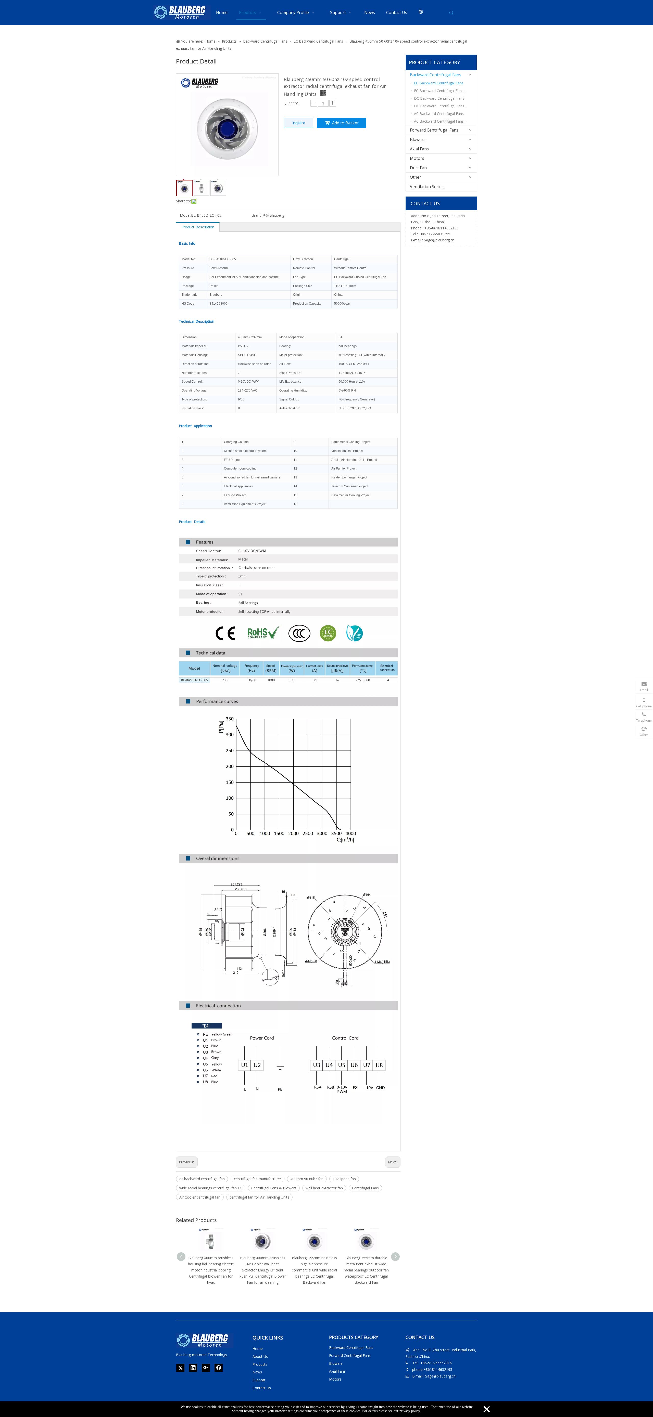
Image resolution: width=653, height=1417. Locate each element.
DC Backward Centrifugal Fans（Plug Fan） (445, 105)
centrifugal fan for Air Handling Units (259, 1197)
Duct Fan (418, 168)
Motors (417, 158)
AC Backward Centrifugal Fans (439, 113)
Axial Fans (419, 149)
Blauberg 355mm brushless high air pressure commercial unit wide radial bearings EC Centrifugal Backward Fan (314, 1269)
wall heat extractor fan (324, 1188)
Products (260, 1364)
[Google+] (206, 1368)
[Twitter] (180, 1368)
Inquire (298, 123)
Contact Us (262, 1387)
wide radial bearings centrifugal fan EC (210, 1188)
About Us (260, 1356)
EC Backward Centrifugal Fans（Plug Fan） (445, 90)
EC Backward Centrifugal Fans (438, 83)
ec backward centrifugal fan (202, 1178)
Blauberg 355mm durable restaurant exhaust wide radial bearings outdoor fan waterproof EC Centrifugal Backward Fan (366, 1269)
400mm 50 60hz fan (306, 1178)
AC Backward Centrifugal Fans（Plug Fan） (445, 121)
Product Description (197, 227)
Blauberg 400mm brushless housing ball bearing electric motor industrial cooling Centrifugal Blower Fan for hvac (211, 1269)
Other (415, 177)
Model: (185, 215)
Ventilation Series (427, 186)
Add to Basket (345, 123)
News (257, 1372)
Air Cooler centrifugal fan (199, 1197)
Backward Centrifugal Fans (435, 74)
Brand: (257, 215)
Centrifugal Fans (365, 1188)
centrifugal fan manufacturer (257, 1178)
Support (259, 1379)
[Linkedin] (193, 1368)
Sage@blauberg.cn (439, 240)
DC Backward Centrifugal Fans (439, 98)
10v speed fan (344, 1178)
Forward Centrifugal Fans (434, 130)
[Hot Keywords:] (451, 13)
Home (258, 1348)
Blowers (417, 139)
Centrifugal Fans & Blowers (273, 1188)
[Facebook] (219, 1368)
